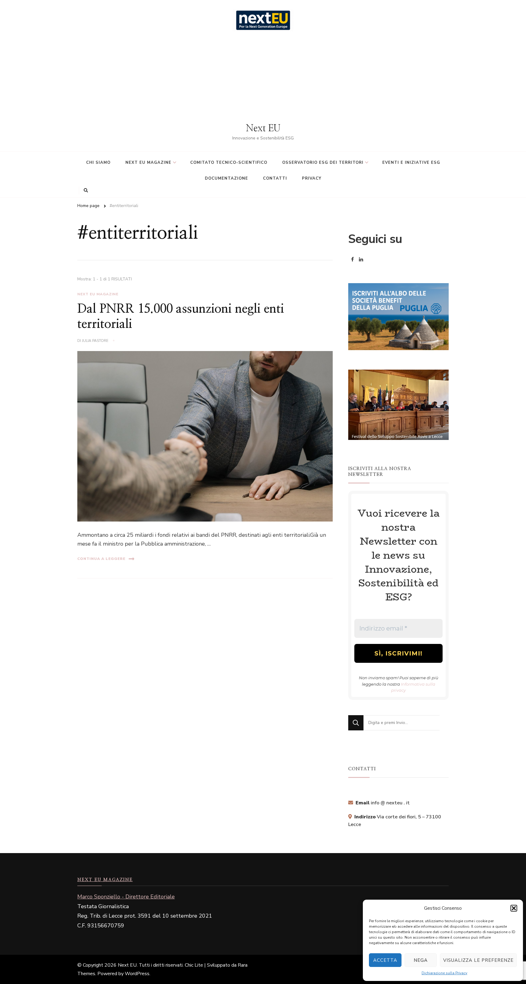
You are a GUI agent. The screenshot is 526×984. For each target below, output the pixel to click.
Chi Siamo (98, 162)
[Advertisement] (263, 77)
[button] (514, 908)
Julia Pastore (95, 340)
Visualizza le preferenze (478, 960)
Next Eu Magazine (97, 294)
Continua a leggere (101, 558)
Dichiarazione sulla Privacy (444, 973)
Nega (421, 960)
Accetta (385, 960)
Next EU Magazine (148, 162)
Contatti (275, 178)
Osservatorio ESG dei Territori (322, 162)
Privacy (311, 178)
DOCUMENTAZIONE (226, 178)
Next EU (263, 128)
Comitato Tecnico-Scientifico (228, 162)
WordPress (137, 973)
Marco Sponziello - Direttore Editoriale (126, 896)
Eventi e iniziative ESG (411, 162)
